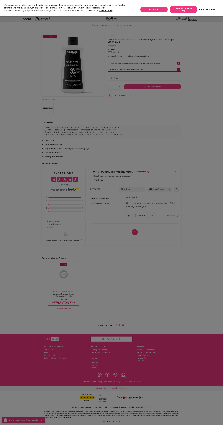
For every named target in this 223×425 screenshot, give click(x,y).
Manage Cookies (206, 9)
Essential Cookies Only (183, 9)
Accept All (154, 9)
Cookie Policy (106, 11)
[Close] (219, 7)
